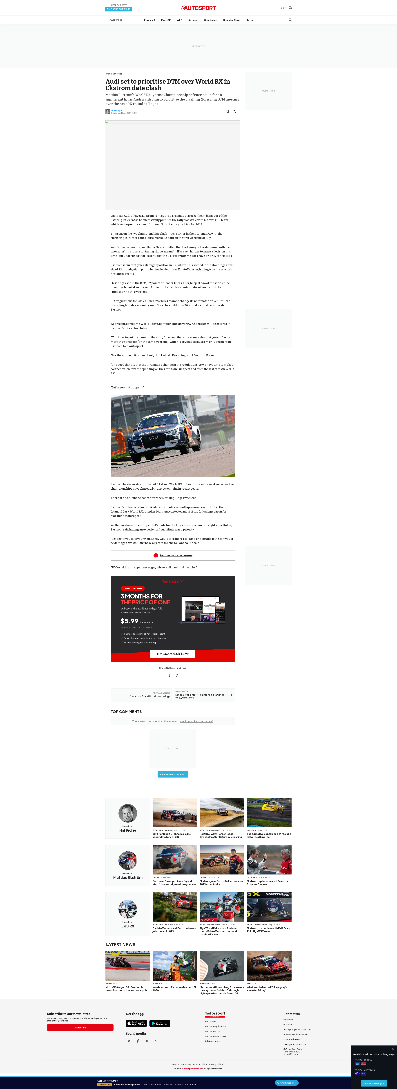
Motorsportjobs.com (215, 1026)
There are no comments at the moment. (172, 721)
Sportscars (210, 20)
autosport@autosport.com (297, 1029)
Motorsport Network (192, 1068)
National (193, 20)
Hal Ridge (116, 110)
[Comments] (235, 112)
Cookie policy (200, 1064)
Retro (249, 20)
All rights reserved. (213, 1068)
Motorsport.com (213, 1031)
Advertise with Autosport (295, 1034)
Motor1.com (210, 1021)
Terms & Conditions (181, 1064)
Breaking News (231, 20)
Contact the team (292, 1039)
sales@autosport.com (294, 1044)
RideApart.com (212, 1041)
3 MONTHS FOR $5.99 (118, 9)
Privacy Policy (216, 1064)
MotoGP (166, 20)
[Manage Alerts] (177, 675)
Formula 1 (149, 20)
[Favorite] (228, 112)
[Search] (290, 20)
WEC (179, 20)
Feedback (288, 1019)
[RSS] (155, 1041)
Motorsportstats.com (215, 1036)
